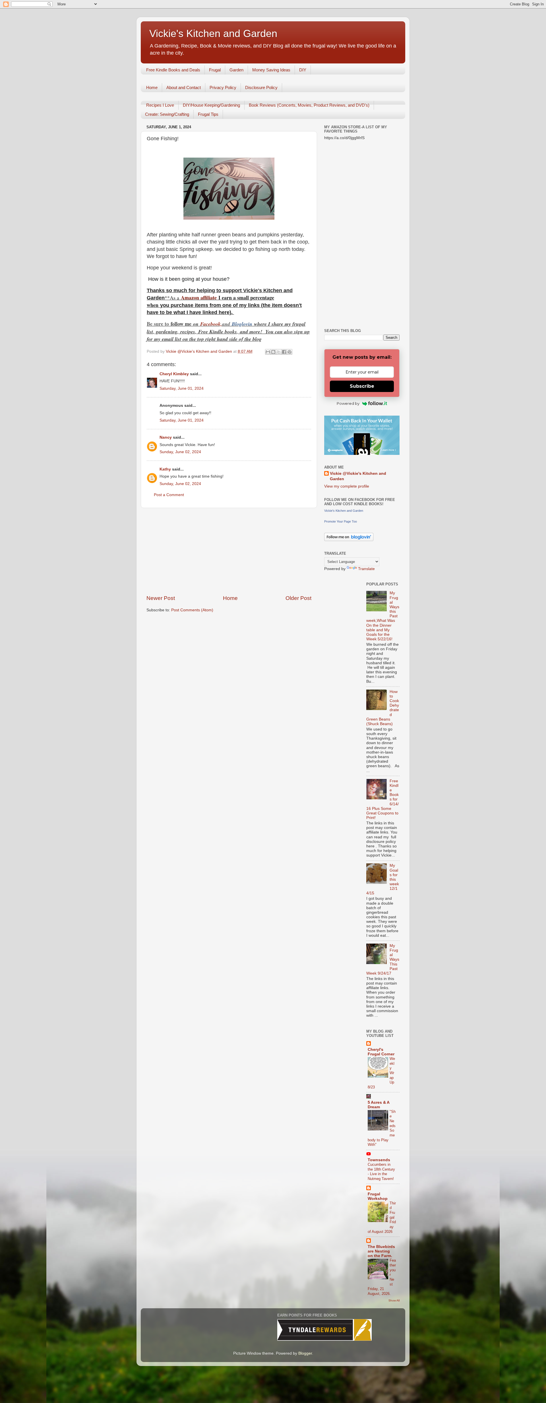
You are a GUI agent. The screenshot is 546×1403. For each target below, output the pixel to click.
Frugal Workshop (378, 1196)
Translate (366, 569)
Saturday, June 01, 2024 (182, 388)
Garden (236, 69)
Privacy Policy (223, 87)
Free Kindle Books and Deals (173, 69)
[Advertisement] (229, 551)
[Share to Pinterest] (289, 352)
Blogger (305, 1353)
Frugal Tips (208, 114)
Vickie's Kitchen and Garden (213, 33)
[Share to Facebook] (284, 352)
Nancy (166, 437)
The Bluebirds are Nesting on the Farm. (381, 1251)
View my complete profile (346, 486)
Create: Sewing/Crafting (167, 114)
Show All (394, 1300)
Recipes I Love (160, 105)
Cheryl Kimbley (174, 374)
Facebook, (211, 323)
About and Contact (183, 87)
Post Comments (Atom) (192, 610)
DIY (302, 69)
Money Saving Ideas (271, 69)
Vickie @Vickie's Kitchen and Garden (358, 476)
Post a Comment (169, 495)
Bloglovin (243, 323)
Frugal (215, 69)
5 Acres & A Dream (378, 1104)
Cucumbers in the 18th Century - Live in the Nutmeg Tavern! (381, 1171)
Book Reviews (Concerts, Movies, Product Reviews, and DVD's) (309, 105)
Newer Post (160, 598)
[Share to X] (279, 352)
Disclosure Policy (261, 87)
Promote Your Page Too (340, 521)
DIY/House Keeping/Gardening (211, 105)
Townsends (379, 1160)
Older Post (298, 598)
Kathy (165, 469)
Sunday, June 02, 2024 (180, 452)
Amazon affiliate (199, 297)
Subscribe (362, 386)
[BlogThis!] (273, 352)
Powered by (348, 403)
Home (152, 87)
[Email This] (268, 352)
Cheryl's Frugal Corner (381, 1051)
